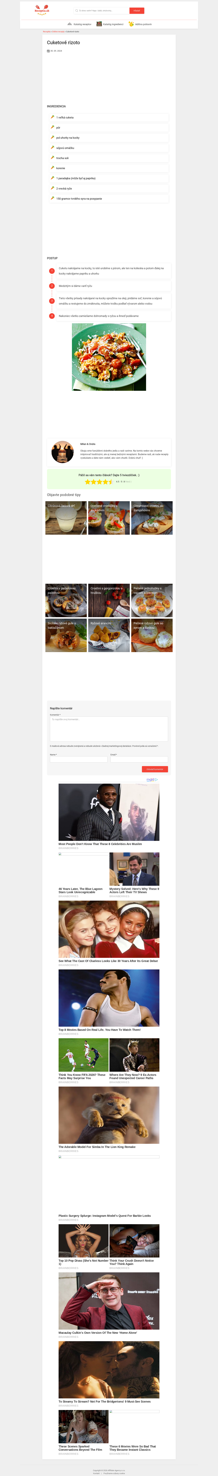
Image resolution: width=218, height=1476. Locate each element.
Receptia (46, 31)
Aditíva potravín (143, 24)
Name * (53, 754)
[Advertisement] (109, 75)
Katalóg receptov (82, 24)
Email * (113, 754)
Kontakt (96, 1473)
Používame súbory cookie (114, 1473)
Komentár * (55, 715)
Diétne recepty (58, 31)
